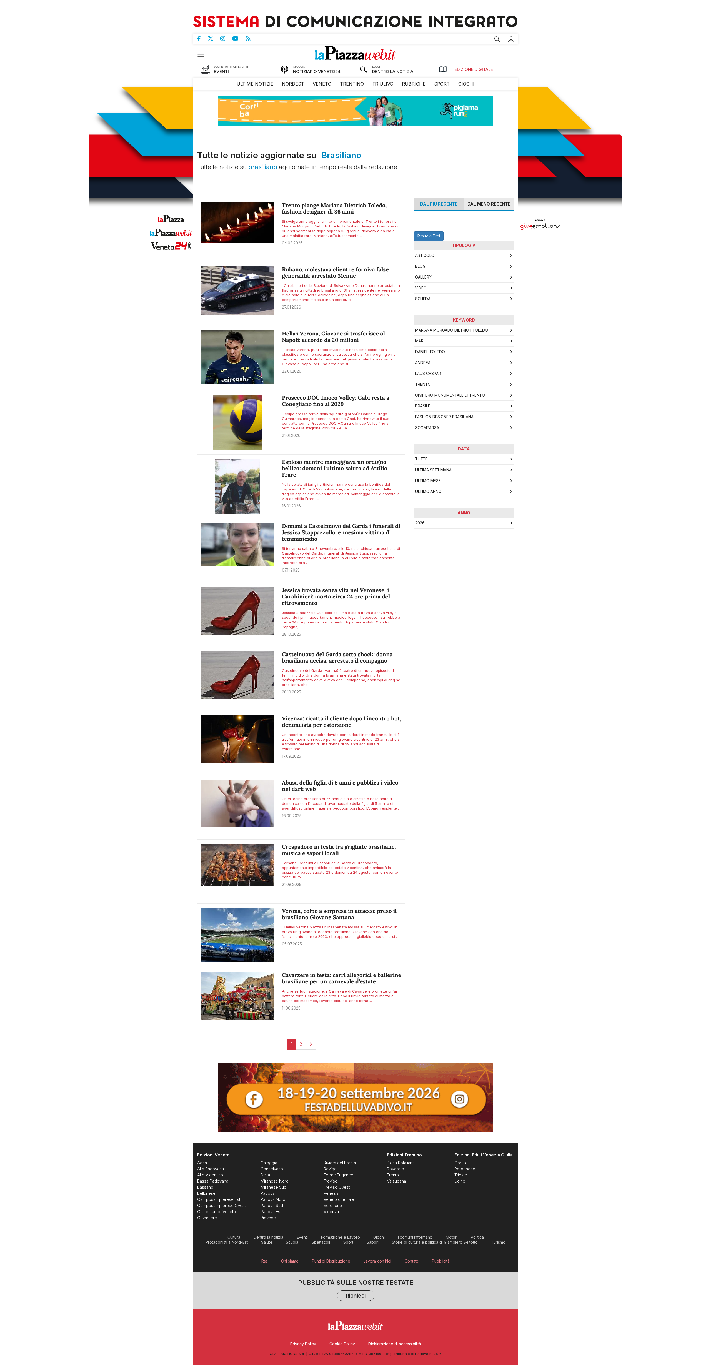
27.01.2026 (291, 307)
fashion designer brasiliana (444, 417)
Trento (423, 384)
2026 (420, 523)
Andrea (422, 362)
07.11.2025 (291, 570)
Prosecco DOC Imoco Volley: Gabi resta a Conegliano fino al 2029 (335, 401)
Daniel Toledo (430, 352)
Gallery (423, 277)
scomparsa (427, 427)
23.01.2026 (291, 371)
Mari (419, 341)
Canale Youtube (239, 38)
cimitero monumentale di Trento (450, 395)
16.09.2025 (292, 815)
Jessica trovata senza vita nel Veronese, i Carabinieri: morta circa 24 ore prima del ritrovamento (336, 597)
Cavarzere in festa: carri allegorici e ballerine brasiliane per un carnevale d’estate (341, 978)
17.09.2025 (291, 756)
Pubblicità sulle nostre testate (355, 1289)
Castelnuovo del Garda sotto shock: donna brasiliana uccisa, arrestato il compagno (337, 657)
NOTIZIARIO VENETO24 (317, 71)
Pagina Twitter (214, 38)
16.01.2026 (291, 506)
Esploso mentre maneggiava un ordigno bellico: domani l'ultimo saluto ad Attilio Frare (334, 468)
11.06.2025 (291, 1008)
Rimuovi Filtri (428, 236)
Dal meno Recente (488, 204)
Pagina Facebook (202, 38)
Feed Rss (251, 38)
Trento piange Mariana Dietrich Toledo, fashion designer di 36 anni (334, 208)
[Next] (311, 1044)
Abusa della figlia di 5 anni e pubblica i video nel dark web (340, 786)
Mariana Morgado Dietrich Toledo (451, 330)
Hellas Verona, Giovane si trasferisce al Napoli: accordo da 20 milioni (333, 337)
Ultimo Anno (428, 491)
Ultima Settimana (433, 470)
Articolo (424, 255)
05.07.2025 (292, 943)
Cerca (497, 39)
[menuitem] (255, 84)
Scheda (422, 299)
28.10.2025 (291, 634)
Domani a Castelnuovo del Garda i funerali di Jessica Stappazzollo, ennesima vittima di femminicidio (341, 532)
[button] (511, 39)
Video (421, 288)
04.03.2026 (292, 243)
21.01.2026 (291, 435)
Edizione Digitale (473, 69)
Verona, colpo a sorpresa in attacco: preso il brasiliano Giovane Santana (339, 914)
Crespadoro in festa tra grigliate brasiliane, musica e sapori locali (339, 850)
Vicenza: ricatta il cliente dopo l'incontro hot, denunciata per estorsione (341, 721)
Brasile (422, 406)
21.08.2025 (291, 884)
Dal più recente (438, 204)
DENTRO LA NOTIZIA (392, 71)
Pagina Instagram (226, 38)
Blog (420, 266)
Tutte (421, 459)
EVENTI (221, 71)
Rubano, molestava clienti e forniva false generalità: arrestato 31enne (335, 272)
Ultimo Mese (428, 481)
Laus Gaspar (428, 373)
